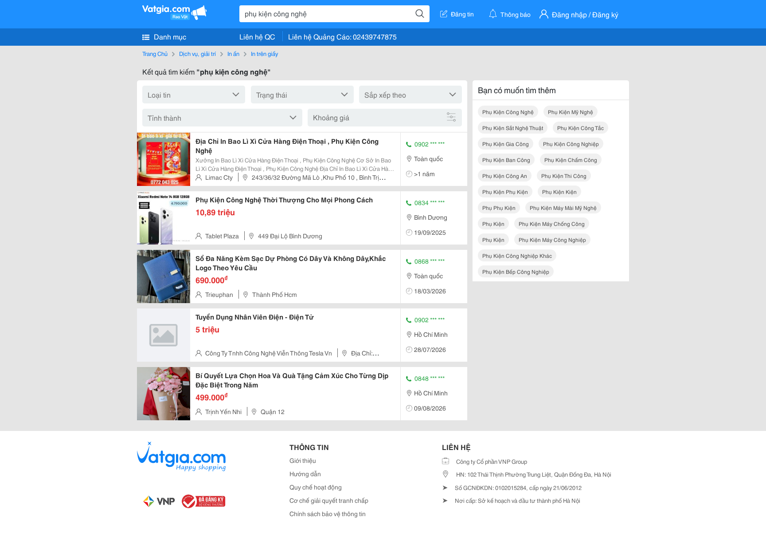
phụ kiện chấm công (570, 159)
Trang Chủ (155, 53)
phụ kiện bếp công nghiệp (515, 271)
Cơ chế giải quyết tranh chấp (328, 500)
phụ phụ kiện (499, 207)
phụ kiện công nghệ (508, 111)
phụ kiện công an (504, 175)
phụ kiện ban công (506, 159)
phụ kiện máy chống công (552, 223)
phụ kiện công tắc (580, 127)
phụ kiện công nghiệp (571, 143)
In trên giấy (264, 53)
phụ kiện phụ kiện (505, 191)
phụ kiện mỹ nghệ (570, 111)
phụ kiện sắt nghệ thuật (512, 127)
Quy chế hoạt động (315, 486)
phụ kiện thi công (563, 175)
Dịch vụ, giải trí (197, 53)
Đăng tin (462, 13)
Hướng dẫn (305, 473)
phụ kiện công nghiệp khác (517, 255)
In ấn (233, 53)
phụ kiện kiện (559, 191)
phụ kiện (493, 223)
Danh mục (169, 36)
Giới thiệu (302, 460)
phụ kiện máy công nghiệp (552, 239)
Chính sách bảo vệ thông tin (327, 513)
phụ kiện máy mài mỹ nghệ (563, 207)
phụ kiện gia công (505, 143)
